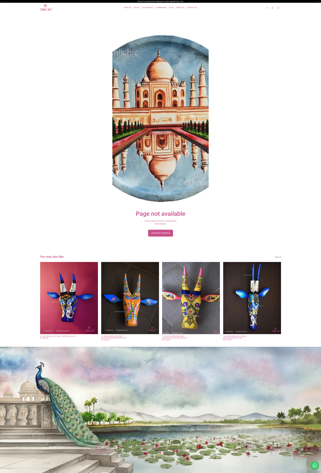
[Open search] (267, 7)
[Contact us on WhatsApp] (314, 465)
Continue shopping (160, 233)
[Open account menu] (272, 7)
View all (278, 257)
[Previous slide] (44, 298)
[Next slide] (94, 298)
